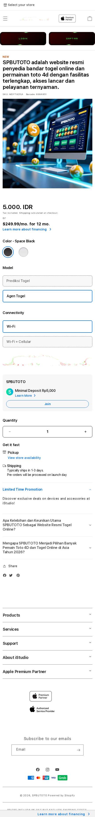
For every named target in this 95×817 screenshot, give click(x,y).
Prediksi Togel (18, 281)
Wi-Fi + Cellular (18, 342)
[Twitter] (12, 576)
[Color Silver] (23, 252)
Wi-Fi (11, 326)
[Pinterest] (19, 576)
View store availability (24, 458)
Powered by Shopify (61, 795)
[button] (5, 18)
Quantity (10, 420)
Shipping (24, 212)
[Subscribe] (78, 749)
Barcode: (30, 94)
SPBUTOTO (39, 795)
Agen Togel (16, 296)
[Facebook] (6, 576)
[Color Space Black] (8, 252)
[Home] (35, 18)
